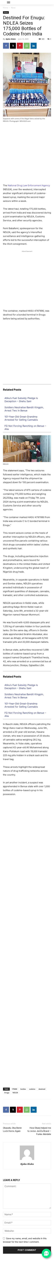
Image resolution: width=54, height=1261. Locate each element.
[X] (13, 46)
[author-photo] (27, 1160)
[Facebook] (6, 46)
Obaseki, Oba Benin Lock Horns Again (12, 1129)
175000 (14, 1089)
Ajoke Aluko (11, 39)
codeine (32, 1089)
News (13, 7)
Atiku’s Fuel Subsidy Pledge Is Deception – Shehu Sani (21, 400)
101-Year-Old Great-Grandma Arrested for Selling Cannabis (21, 418)
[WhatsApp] (27, 46)
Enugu (6, 1092)
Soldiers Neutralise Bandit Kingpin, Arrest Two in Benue (24, 409)
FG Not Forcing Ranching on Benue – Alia (25, 427)
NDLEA (15, 1092)
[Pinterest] (20, 46)
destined (42, 1089)
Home (5, 7)
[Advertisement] (27, 154)
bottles (23, 1089)
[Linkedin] (34, 46)
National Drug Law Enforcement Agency (29, 185)
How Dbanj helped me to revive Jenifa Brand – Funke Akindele (39, 1131)
